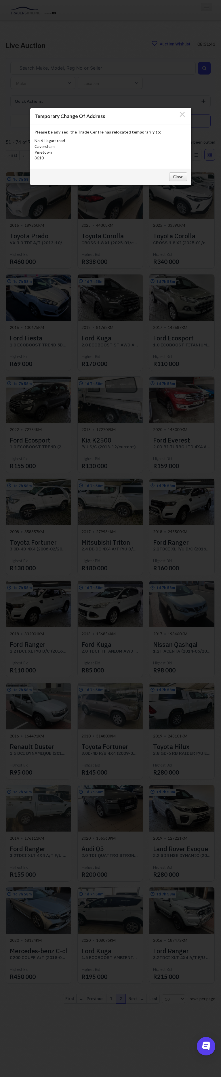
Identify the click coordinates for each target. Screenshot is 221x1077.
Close (178, 176)
